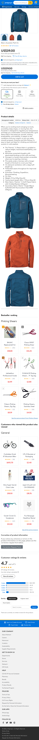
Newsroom (5, 640)
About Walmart (6, 635)
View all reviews (8, 576)
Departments (8, 7)
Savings (24, 7)
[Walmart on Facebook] (3, 723)
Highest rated (24, 598)
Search (34, 607)
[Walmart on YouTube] (11, 723)
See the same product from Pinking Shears (25, 418)
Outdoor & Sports (20, 123)
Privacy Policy (6, 697)
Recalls (4, 679)
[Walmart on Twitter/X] (7, 723)
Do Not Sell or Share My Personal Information (15, 706)
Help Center (31, 622)
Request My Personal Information (12, 703)
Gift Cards (5, 667)
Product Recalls (6, 685)
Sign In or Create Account (14, 622)
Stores (4, 658)
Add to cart (19, 77)
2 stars (3, 590)
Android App (5, 715)
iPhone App (5, 713)
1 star (3, 592)
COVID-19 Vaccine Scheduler (10, 674)
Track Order (14, 625)
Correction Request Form (12, 547)
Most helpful (6, 603)
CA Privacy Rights (7, 700)
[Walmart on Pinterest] (14, 723)
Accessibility (5, 682)
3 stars (3, 587)
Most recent (12, 598)
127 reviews (15, 46)
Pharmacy (5, 676)
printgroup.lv (18, 60)
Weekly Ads (27, 625)
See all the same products (30, 530)
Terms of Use (6, 694)
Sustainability (6, 646)
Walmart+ (5, 664)
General (29, 123)
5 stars (3, 583)
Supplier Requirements (8, 649)
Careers (4, 637)
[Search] (30, 3)
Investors (4, 643)
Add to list (11, 108)
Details (17, 104)
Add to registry (29, 108)
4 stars (3, 585)
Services (16, 7)
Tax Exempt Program (8, 688)
